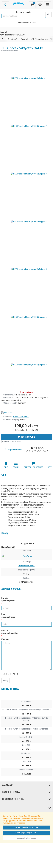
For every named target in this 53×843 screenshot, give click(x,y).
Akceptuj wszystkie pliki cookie (26, 827)
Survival (24, 39)
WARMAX (7, 785)
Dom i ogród (13, 39)
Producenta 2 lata (21, 417)
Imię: (8, 615)
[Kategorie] (47, 5)
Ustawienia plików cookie (26, 838)
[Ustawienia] (40, 5)
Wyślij (5, 680)
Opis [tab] (6, 467)
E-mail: (8, 599)
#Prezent (33, 22)
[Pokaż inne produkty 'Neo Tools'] (26, 412)
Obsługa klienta (13, 799)
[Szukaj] (49, 14)
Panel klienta (11, 792)
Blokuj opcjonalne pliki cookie (26, 833)
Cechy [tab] (16, 467)
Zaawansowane (23, 22)
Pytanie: (9, 631)
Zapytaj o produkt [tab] (33, 467)
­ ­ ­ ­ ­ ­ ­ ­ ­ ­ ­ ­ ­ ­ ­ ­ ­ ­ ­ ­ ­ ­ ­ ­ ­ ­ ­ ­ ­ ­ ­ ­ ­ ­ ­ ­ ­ (11, 808)
